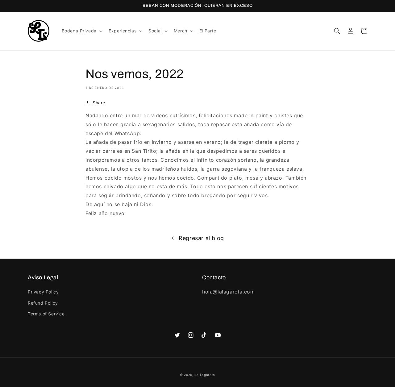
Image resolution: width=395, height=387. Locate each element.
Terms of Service (46, 313)
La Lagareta (204, 375)
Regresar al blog (201, 238)
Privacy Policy (43, 291)
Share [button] (99, 102)
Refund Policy (43, 303)
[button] (81, 30)
